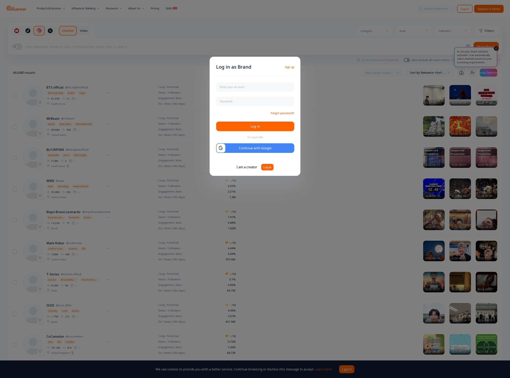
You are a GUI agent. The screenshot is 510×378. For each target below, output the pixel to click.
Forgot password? (282, 113)
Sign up (289, 67)
